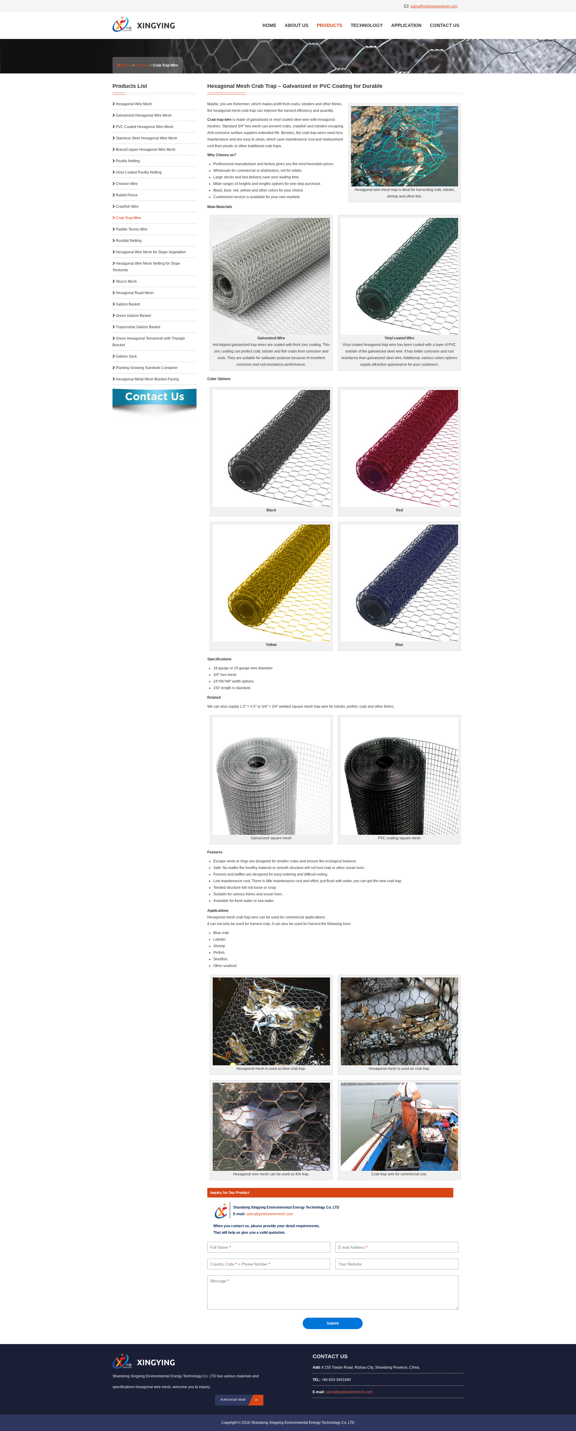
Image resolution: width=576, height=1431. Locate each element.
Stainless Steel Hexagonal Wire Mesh (146, 138)
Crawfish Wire (127, 206)
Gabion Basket (128, 304)
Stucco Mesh (126, 281)
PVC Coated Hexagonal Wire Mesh (144, 127)
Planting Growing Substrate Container (147, 368)
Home (269, 25)
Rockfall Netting (129, 241)
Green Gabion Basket (133, 316)
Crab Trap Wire (128, 218)
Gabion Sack (126, 356)
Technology (367, 25)
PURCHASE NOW (232, 1399)
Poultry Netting (128, 161)
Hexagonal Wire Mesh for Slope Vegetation (151, 252)
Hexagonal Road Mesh (135, 293)
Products (329, 25)
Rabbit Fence (127, 195)
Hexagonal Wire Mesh (134, 104)
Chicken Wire (127, 184)
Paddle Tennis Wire (132, 229)
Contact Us (444, 25)
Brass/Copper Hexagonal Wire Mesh (146, 149)
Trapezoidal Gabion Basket (138, 327)
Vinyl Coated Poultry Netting (139, 172)
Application (406, 25)
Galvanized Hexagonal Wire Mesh (144, 115)
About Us (296, 25)
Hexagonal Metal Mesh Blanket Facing (147, 379)
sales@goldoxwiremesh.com (434, 6)
